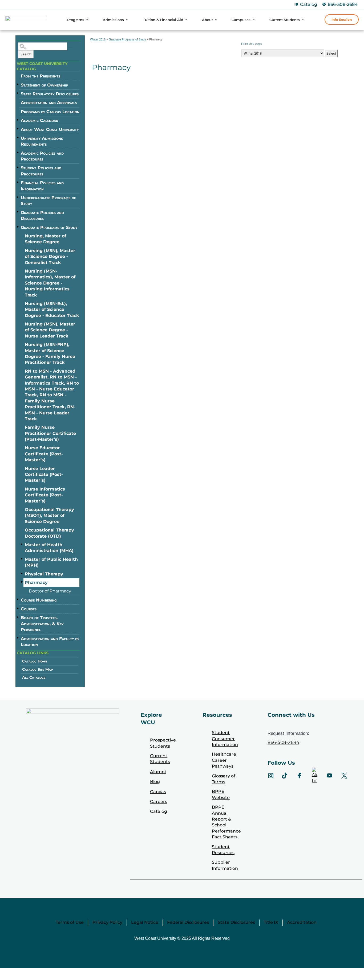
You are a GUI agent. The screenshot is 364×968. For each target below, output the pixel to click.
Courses (29, 608)
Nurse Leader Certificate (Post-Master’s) (44, 474)
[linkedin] (314, 775)
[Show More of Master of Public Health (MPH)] (22, 559)
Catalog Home (34, 661)
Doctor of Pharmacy (50, 591)
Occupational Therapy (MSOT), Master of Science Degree (49, 515)
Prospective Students (163, 743)
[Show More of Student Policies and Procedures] (18, 167)
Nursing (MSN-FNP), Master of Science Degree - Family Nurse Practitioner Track (50, 353)
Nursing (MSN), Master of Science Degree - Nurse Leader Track (50, 330)
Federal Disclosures (188, 922)
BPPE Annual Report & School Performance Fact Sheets (226, 822)
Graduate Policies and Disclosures (42, 215)
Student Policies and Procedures (41, 170)
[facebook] (299, 775)
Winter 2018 (98, 39)
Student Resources (223, 849)
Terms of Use (70, 922)
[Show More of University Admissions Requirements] (18, 138)
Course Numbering (38, 600)
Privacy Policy (107, 922)
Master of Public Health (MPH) (51, 562)
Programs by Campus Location (50, 111)
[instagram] (271, 775)
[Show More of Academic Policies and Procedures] (18, 152)
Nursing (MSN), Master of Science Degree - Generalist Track (50, 256)
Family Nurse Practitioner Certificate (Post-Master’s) (50, 433)
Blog (155, 781)
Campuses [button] (241, 20)
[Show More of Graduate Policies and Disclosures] (18, 212)
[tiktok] (284, 775)
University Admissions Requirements (42, 141)
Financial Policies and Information (42, 185)
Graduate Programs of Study (49, 227)
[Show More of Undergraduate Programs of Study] (18, 197)
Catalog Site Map (37, 669)
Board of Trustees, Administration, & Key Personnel (42, 623)
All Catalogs (33, 677)
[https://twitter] (344, 775)
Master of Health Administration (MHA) (49, 547)
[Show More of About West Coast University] (18, 129)
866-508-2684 (343, 4)
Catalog (308, 4)
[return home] (25, 20)
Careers (158, 801)
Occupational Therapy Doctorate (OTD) (49, 533)
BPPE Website (221, 794)
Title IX (271, 922)
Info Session (341, 20)
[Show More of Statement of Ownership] (18, 84)
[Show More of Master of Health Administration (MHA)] (22, 544)
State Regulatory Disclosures (50, 93)
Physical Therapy (44, 573)
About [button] (207, 20)
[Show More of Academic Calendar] (18, 120)
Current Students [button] (284, 20)
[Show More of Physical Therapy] (22, 573)
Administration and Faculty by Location (50, 641)
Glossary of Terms (223, 778)
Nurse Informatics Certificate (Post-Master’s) (45, 495)
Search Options (70, 47)
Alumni (158, 771)
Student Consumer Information (225, 738)
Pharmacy (36, 582)
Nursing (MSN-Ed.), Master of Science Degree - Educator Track (52, 309)
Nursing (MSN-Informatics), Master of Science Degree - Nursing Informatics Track (50, 283)
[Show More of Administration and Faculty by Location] (18, 638)
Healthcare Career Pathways (224, 760)
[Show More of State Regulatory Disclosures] (18, 93)
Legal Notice (144, 922)
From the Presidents (40, 76)
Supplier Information (225, 865)
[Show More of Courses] (18, 608)
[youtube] (329, 775)
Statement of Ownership (44, 85)
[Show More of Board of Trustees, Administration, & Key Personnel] (18, 617)
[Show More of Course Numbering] (18, 599)
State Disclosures (236, 922)
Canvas (158, 791)
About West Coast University (50, 129)
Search (26, 54)
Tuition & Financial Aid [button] (163, 20)
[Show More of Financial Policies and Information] (18, 182)
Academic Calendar (39, 120)
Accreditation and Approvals (49, 102)
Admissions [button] (113, 20)
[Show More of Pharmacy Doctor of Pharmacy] (22, 582)
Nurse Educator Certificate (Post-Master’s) (44, 453)
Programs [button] (75, 20)
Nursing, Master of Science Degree (45, 238)
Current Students (160, 758)
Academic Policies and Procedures (42, 156)
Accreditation (302, 922)
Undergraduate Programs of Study (48, 200)
